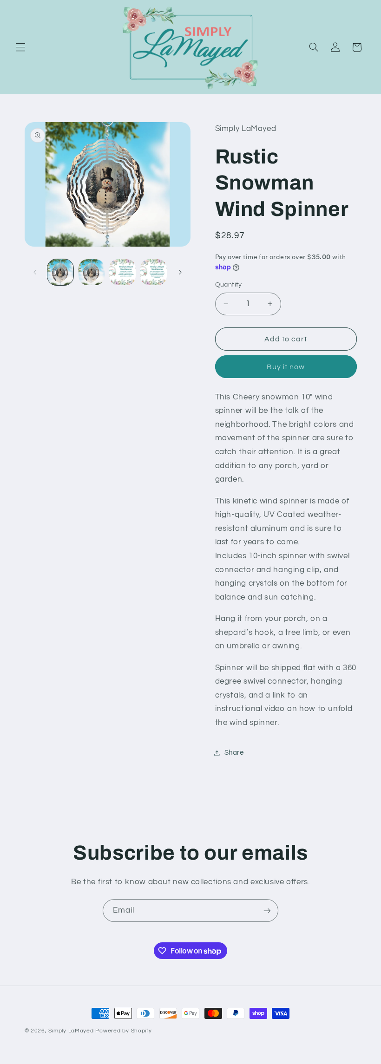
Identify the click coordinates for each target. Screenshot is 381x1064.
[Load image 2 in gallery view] (92, 272)
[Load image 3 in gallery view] (122, 272)
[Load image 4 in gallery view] (153, 272)
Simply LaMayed (70, 1030)
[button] (20, 47)
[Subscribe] (267, 910)
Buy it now (286, 367)
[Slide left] (35, 272)
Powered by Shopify (123, 1030)
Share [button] (234, 752)
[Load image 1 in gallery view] (60, 272)
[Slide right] (180, 272)
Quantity (228, 284)
